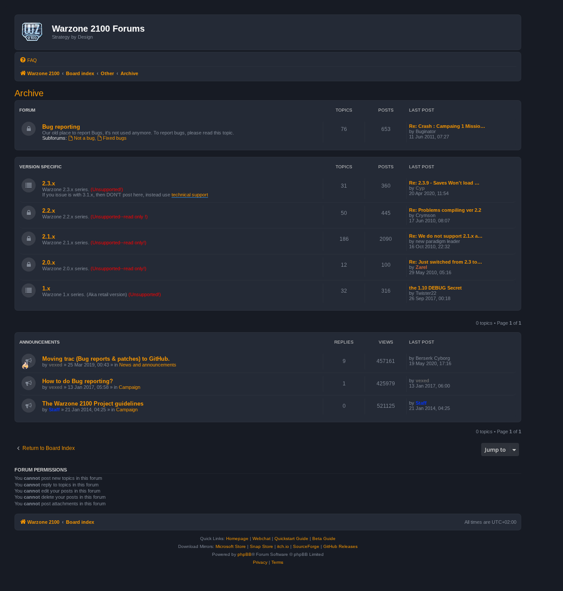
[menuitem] (28, 60)
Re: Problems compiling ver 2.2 (445, 210)
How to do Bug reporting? (77, 381)
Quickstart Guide (291, 538)
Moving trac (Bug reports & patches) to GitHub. (106, 358)
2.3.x (48, 183)
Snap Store (261, 546)
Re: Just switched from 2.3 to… (445, 262)
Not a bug (84, 138)
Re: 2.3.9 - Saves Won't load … (444, 182)
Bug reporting (61, 126)
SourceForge (306, 546)
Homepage (237, 538)
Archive (29, 93)
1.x (46, 288)
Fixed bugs (115, 138)
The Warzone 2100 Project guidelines (92, 403)
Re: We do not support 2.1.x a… (446, 236)
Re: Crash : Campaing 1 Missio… (447, 126)
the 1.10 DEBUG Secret (435, 287)
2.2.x (48, 210)
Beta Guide (324, 538)
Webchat (261, 538)
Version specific (40, 166)
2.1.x (48, 236)
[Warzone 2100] (34, 32)
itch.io (283, 546)
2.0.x (48, 262)
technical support (190, 194)
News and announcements (147, 364)
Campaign (129, 387)
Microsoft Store (231, 546)
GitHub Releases (340, 546)
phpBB (245, 554)
